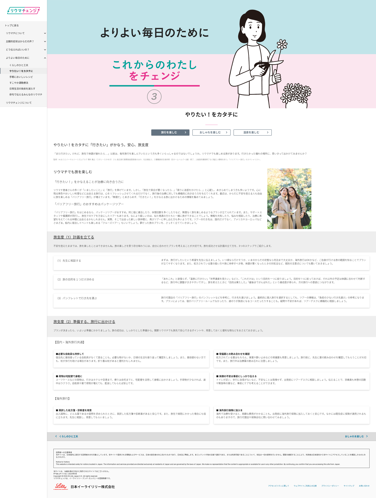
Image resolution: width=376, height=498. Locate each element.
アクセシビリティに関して (278, 486)
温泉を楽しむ (251, 132)
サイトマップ (349, 486)
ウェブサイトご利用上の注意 (305, 486)
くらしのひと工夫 (68, 436)
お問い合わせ (364, 486)
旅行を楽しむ (169, 132)
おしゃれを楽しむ (210, 132)
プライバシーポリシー (330, 486)
